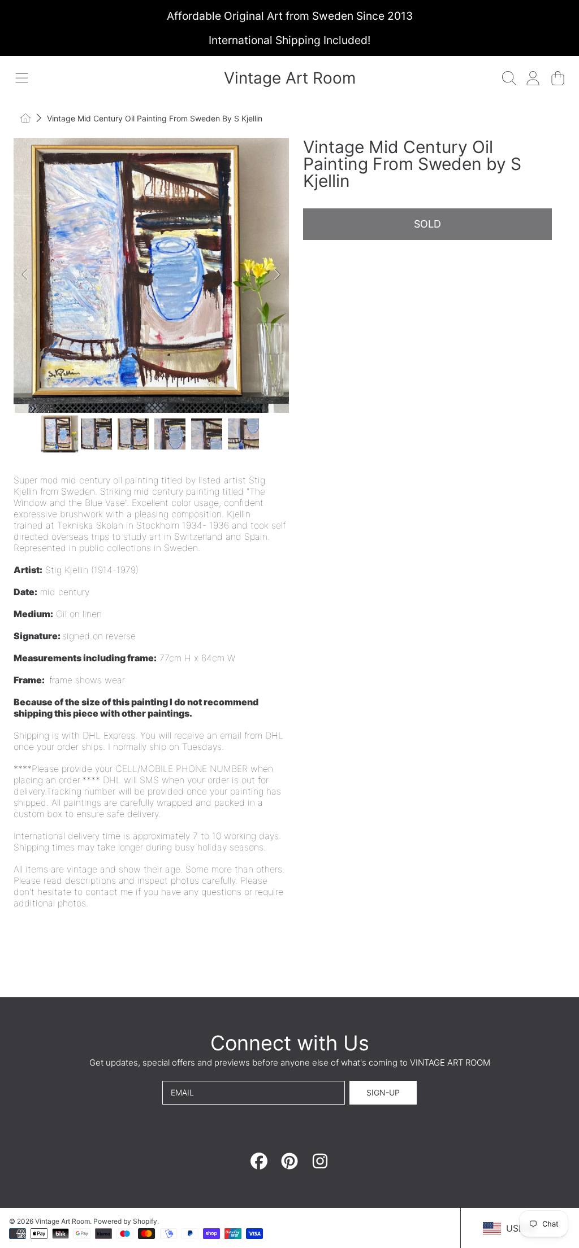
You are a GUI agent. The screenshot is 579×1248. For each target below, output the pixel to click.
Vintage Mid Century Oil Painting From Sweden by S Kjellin (154, 118)
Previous (25, 275)
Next (277, 275)
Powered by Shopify (125, 1221)
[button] (21, 78)
